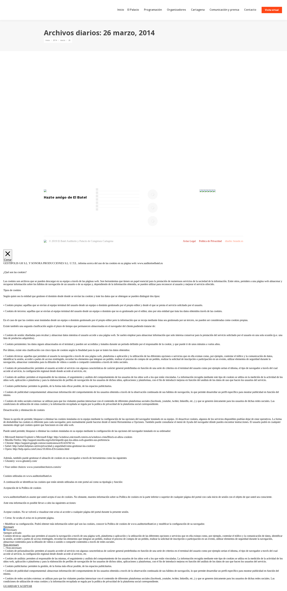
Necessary (11, 529)
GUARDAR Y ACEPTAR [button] (17, 586)
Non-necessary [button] (11, 544)
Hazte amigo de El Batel (65, 197)
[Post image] (153, 194)
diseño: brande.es (234, 241)
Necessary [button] (8, 526)
